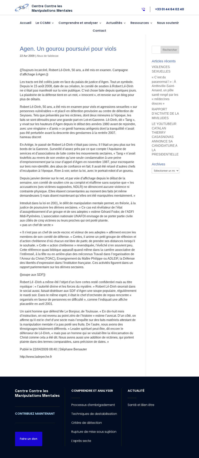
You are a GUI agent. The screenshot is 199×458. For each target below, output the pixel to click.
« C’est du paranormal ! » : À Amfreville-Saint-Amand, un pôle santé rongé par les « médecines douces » (165, 90)
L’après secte (81, 441)
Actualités (114, 23)
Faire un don (28, 439)
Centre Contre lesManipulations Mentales (37, 393)
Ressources (139, 23)
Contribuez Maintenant (35, 413)
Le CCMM (43, 23)
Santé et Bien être (141, 405)
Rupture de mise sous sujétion (93, 431)
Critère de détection (86, 422)
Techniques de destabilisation (94, 414)
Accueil (25, 23)
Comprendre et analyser (78, 23)
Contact (99, 30)
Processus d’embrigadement (93, 405)
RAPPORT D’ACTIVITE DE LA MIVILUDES (165, 114)
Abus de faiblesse (47, 55)
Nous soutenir (168, 23)
